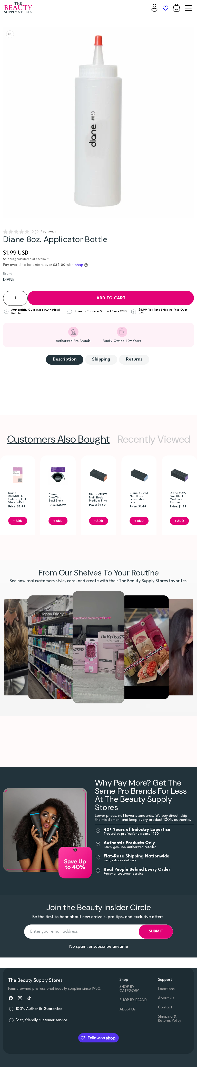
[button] (176, 8)
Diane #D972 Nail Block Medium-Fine (98, 497)
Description (64, 359)
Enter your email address (54, 931)
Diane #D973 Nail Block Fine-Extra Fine (139, 498)
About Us (128, 1009)
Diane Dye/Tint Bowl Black (56, 497)
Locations (166, 989)
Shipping (9, 259)
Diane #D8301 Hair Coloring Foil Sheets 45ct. (17, 498)
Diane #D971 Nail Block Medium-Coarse (179, 498)
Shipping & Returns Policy (169, 1019)
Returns (134, 359)
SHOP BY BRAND (133, 1000)
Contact (165, 1007)
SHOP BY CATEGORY (129, 989)
